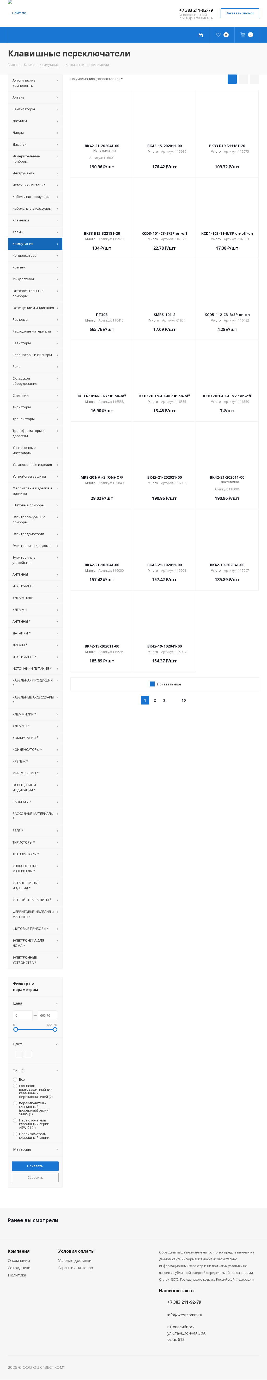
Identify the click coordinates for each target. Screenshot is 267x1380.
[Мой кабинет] (201, 35)
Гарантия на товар (75, 1267)
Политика (17, 1275)
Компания (19, 1251)
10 (183, 700)
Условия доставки (75, 1260)
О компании (19, 1260)
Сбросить (35, 1177)
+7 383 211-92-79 (196, 10)
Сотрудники (19, 1267)
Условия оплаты (76, 1251)
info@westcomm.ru (184, 1314)
